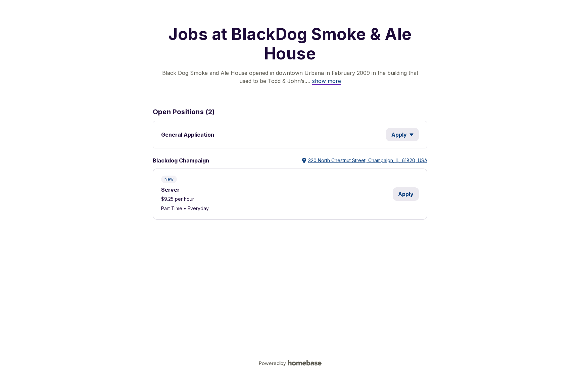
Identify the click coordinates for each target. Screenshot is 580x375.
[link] (326, 81)
